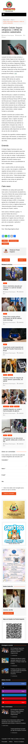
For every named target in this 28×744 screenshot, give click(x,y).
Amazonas (6, 406)
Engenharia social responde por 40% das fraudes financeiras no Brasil (13, 348)
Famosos (10, 374)
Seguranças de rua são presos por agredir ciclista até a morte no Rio (14, 439)
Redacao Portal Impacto (8, 35)
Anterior (6, 260)
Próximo (21, 260)
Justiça (9, 435)
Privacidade (4, 741)
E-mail (4, 475)
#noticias (6, 243)
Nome (3, 468)
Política (10, 741)
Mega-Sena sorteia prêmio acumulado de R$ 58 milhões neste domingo (12, 318)
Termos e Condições (19, 741)
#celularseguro (14, 240)
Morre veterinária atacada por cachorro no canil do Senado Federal (12, 287)
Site (3, 481)
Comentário (5, 460)
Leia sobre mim (8, 613)
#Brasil (5, 240)
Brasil (4, 37)
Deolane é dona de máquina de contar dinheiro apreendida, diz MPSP (13, 379)
